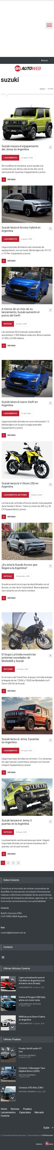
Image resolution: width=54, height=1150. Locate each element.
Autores (39, 1144)
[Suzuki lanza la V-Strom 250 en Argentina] (27, 460)
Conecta (5, 1115)
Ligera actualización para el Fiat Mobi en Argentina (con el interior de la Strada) (32, 980)
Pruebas (27, 1109)
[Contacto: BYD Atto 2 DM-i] (8, 1093)
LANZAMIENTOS (10, 158)
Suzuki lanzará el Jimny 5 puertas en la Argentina (17, 822)
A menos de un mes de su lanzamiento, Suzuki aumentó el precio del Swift (20, 312)
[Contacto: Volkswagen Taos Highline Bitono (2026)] (8, 1074)
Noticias (15, 1109)
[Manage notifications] (47, 1143)
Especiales (25, 1112)
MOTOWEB (22, 495)
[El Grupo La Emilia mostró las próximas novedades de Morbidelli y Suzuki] (27, 631)
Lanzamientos (8, 1112)
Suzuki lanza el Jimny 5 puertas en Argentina (20, 741)
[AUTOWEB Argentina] (28, 70)
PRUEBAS (32, 1055)
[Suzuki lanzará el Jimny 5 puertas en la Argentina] (27, 797)
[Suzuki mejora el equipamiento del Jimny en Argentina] (27, 122)
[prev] (12, 979)
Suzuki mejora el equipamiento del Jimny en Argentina (20, 148)
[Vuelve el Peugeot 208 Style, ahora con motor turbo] (8, 1003)
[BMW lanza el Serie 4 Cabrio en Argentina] (8, 1022)
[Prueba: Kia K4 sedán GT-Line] (8, 1054)
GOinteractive (47, 1135)
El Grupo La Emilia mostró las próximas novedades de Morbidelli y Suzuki (19, 658)
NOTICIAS (8, 324)
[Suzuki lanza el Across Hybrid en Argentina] (27, 204)
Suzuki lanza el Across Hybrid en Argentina (21, 229)
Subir (46, 1127)
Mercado (39, 1112)
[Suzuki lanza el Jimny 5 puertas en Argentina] (27, 715)
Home (42, 89)
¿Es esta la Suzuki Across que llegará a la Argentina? (19, 566)
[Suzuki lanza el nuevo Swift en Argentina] (27, 378)
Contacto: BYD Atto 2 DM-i (31, 1087)
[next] (12, 1027)
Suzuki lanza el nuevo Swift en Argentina (20, 403)
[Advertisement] (27, 28)
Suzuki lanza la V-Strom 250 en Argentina (20, 485)
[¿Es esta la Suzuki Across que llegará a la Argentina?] (27, 541)
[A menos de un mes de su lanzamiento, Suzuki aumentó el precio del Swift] (27, 285)
